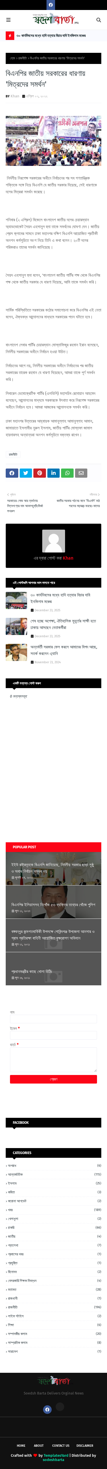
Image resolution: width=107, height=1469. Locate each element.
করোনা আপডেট (54, 1201)
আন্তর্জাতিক (54, 1174)
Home (21, 1446)
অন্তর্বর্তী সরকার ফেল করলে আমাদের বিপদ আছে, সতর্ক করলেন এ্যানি (64, 650)
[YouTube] (60, 1406)
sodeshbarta (53, 1460)
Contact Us (60, 1446)
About (39, 1446)
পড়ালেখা (54, 1245)
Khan (15, 96)
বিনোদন (54, 1272)
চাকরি (54, 1227)
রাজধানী (54, 1298)
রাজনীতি (22, 58)
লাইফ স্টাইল (54, 1316)
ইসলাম (54, 1183)
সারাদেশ (54, 1351)
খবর (54, 1210)
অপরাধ (54, 1165)
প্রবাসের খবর (54, 1254)
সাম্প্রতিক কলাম (54, 1343)
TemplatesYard (56, 1455)
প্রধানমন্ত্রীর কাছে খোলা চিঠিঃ (31, 971)
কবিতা (54, 1192)
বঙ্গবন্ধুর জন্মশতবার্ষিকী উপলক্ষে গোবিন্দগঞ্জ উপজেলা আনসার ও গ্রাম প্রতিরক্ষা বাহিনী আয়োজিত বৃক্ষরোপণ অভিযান (52, 935)
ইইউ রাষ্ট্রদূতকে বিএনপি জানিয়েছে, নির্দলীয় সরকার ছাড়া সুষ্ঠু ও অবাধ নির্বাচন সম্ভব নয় (52, 868)
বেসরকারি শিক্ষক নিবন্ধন (54, 1281)
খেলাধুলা (54, 1219)
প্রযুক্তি (54, 1263)
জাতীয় (54, 1236)
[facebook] (51, 5)
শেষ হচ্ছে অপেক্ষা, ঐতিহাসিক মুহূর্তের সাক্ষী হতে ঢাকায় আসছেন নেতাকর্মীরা (63, 624)
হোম (12, 58)
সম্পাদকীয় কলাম (54, 1334)
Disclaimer (84, 1446)
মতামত (54, 1289)
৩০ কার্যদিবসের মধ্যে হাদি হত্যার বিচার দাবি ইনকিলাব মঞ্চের (51, 35)
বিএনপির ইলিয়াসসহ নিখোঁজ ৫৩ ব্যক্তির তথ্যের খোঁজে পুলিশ (53, 904)
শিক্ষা (54, 1325)
